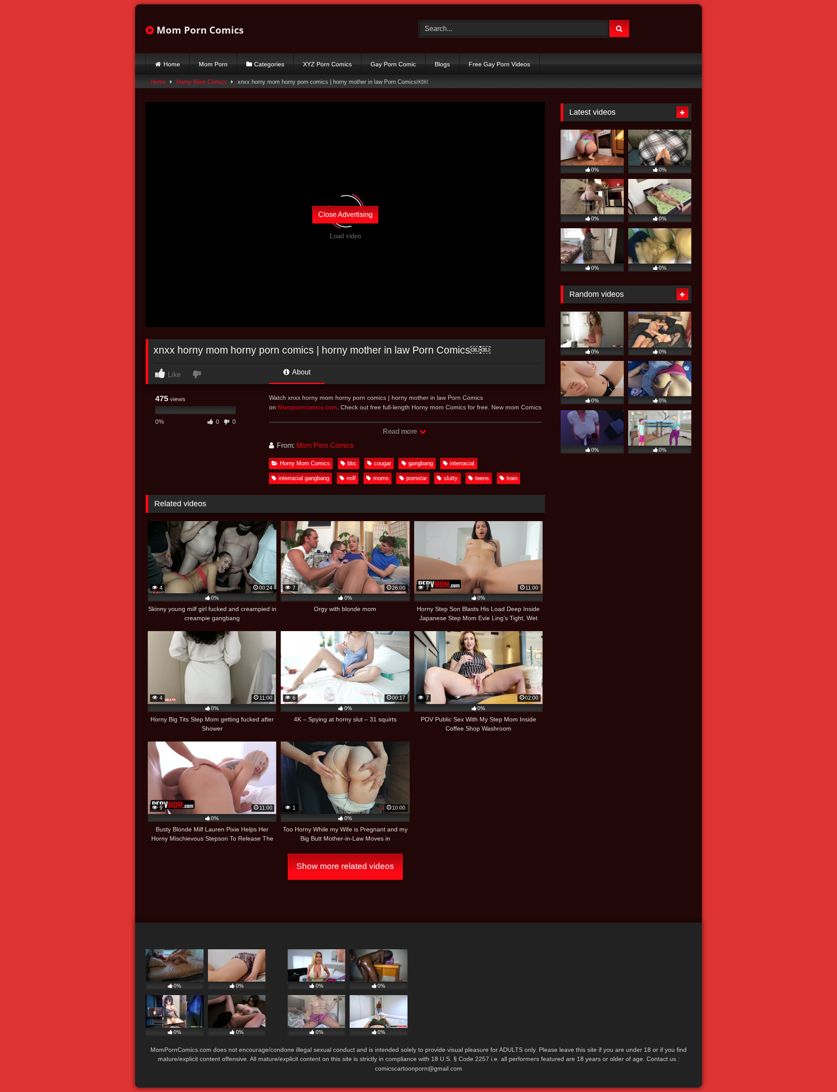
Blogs (442, 64)
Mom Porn (213, 64)
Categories (269, 64)
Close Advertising (345, 214)
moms (381, 478)
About (300, 372)
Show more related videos (345, 866)
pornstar (416, 478)
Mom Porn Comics (199, 29)
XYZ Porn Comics (327, 64)
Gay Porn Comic (393, 64)
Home (171, 64)
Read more (400, 431)
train (512, 478)
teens (482, 478)
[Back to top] (810, 1066)
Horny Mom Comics (202, 82)
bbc (352, 463)
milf (351, 478)
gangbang (420, 463)
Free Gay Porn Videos (499, 64)
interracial (462, 463)
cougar (382, 463)
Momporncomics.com (307, 407)
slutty (451, 478)
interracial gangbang (304, 478)
